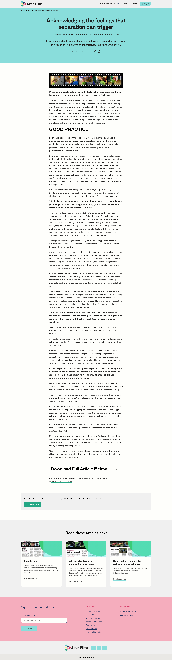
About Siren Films (93, 611)
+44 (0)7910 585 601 (129, 611)
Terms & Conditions (94, 622)
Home (23, 10)
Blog (135, 3)
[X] (99, 648)
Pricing (126, 3)
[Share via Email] (94, 51)
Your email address (28, 615)
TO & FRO (114, 470)
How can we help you (107, 3)
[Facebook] (93, 648)
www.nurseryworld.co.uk (61, 481)
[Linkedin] (104, 648)
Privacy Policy (91, 625)
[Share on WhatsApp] (99, 51)
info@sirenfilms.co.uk (128, 615)
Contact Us (90, 615)
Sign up (29, 628)
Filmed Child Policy (94, 632)
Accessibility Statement (95, 618)
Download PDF (101, 499)
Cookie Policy (91, 628)
